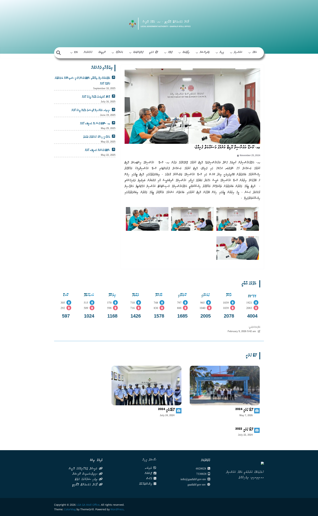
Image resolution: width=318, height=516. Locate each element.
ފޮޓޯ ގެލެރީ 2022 (244, 430)
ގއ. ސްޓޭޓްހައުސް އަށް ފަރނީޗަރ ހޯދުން (95, 124)
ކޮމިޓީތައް (102, 52)
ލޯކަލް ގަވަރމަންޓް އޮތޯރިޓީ (85, 485)
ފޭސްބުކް (149, 473)
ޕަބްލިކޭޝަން (205, 52)
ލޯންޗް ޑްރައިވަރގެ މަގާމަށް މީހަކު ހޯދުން (96, 97)
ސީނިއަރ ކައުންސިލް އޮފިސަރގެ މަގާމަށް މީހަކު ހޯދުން (91, 110)
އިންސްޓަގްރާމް (146, 484)
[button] (250, 53)
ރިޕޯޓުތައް (186, 52)
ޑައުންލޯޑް (119, 52)
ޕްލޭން (170, 52)
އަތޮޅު (254, 52)
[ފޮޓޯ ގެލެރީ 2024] (225, 385)
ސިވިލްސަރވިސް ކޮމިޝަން (85, 474)
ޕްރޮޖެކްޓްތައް (138, 52)
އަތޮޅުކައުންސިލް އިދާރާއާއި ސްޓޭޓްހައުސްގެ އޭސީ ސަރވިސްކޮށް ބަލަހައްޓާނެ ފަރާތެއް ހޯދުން (82, 81)
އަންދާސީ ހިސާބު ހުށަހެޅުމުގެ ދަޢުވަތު (96, 137)
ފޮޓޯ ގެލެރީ (153, 52)
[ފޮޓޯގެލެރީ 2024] (146, 385)
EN (76, 52)
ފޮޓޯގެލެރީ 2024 (166, 410)
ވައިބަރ (149, 468)
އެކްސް (150, 479)
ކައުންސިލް (238, 52)
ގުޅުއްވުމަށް (88, 52)
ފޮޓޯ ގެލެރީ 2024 (244, 410)
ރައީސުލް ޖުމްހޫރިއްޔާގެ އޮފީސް (84, 469)
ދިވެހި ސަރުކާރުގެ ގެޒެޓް (87, 479)
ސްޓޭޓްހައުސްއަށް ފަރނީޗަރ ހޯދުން (97, 150)
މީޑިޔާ (222, 52)
